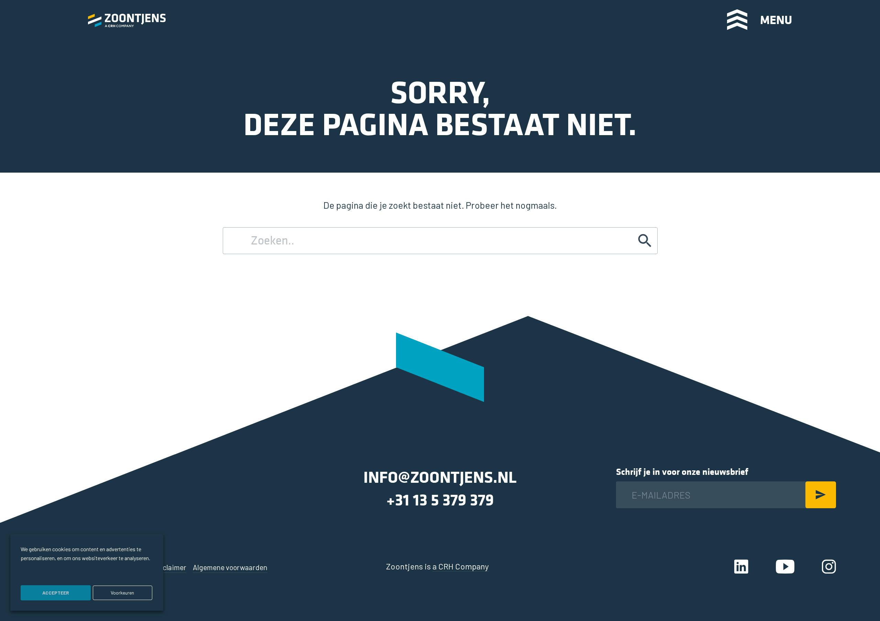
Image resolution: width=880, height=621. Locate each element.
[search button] (692, 19)
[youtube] (785, 566)
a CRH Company (460, 566)
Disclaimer (169, 567)
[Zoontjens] (127, 19)
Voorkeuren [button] (122, 593)
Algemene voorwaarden (230, 567)
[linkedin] (741, 566)
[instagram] (829, 566)
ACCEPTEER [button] (55, 593)
